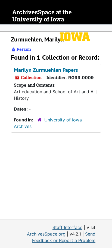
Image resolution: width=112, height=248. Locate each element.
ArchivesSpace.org (46, 234)
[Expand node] (106, 28)
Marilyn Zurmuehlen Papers (46, 69)
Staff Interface (67, 227)
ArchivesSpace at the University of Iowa (42, 16)
